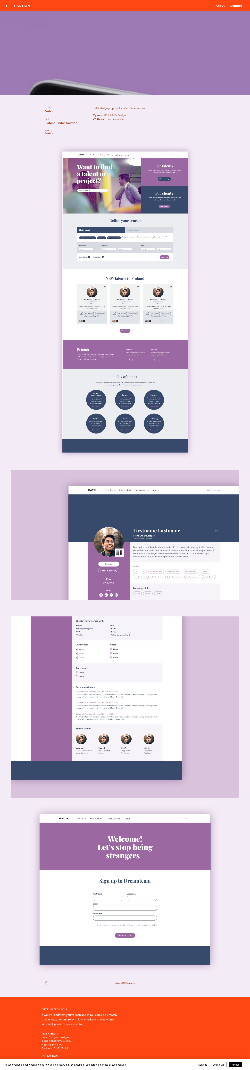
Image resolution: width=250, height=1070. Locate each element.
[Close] (246, 1064)
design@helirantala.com (56, 1040)
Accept (235, 1064)
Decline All (218, 1064)
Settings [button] (202, 1064)
